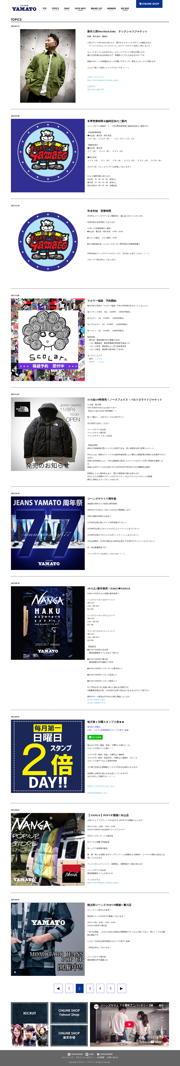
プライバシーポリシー (85, 1057)
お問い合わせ (112, 1057)
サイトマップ (67, 1057)
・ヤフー (95, 362)
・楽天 (94, 359)
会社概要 (100, 1057)
